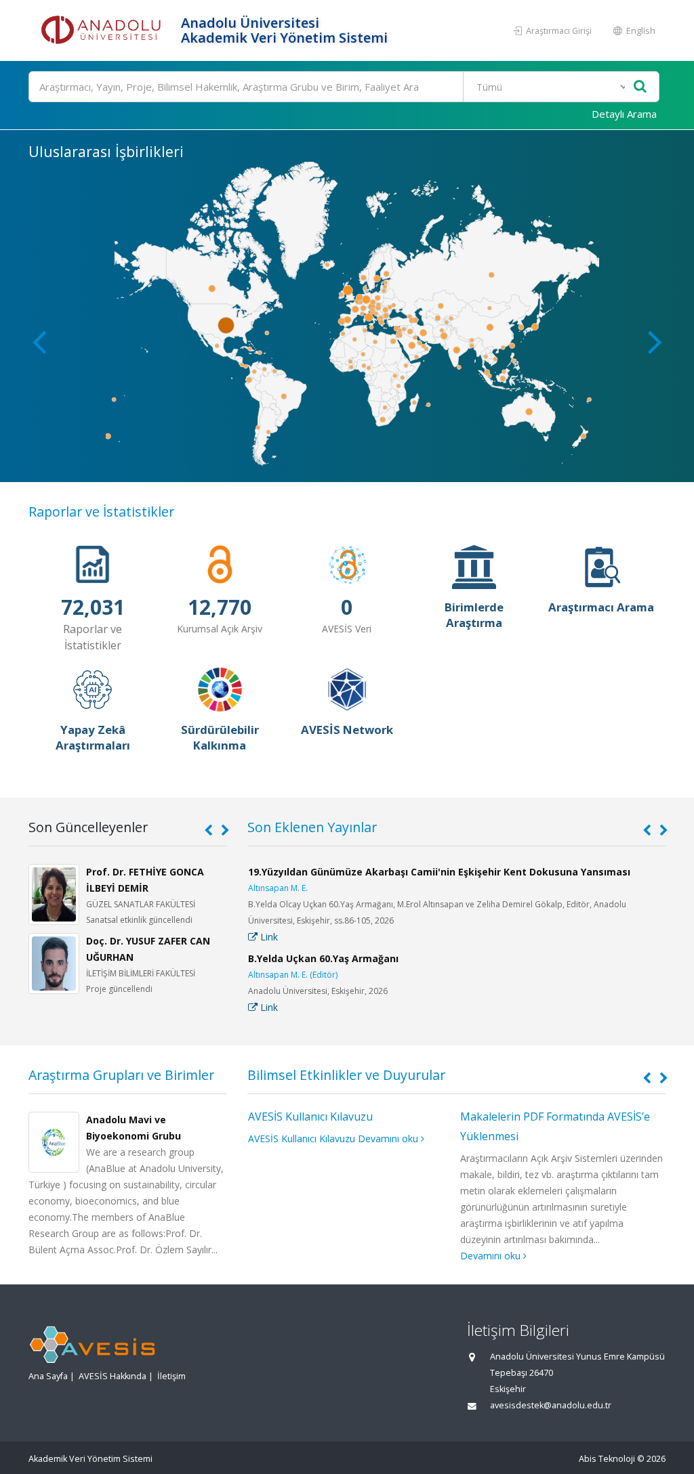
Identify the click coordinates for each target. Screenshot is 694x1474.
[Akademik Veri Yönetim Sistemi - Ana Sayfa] (103, 30)
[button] (655, 341)
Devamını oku (389, 1138)
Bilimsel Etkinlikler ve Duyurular (346, 1075)
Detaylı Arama (624, 114)
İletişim (171, 1376)
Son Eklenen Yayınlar (312, 827)
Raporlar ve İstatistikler (101, 511)
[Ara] (640, 87)
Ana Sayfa (48, 1376)
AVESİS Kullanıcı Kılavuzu (310, 1116)
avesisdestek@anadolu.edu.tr (550, 1405)
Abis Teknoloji (607, 1459)
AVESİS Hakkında (112, 1376)
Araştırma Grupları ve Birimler (121, 1075)
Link (268, 936)
